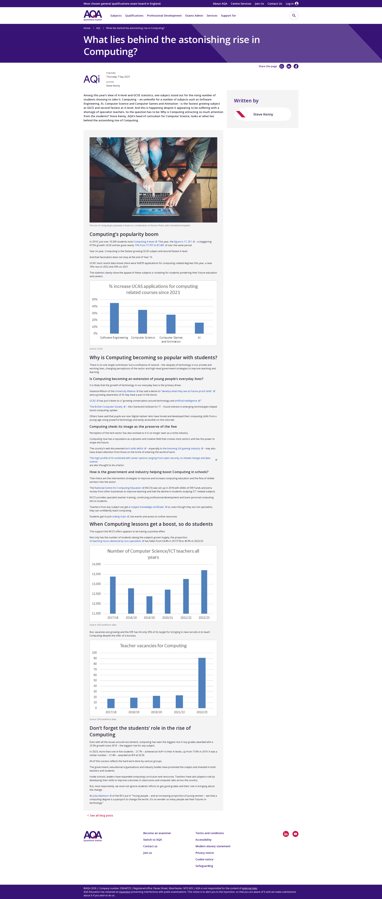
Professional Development (164, 15)
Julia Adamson (101, 795)
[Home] (93, 15)
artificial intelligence (186, 400)
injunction (124, 891)
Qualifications (134, 15)
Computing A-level (144, 241)
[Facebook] (296, 66)
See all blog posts (101, 815)
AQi (98, 28)
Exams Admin (194, 15)
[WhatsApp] (281, 66)
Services (212, 15)
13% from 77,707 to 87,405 (149, 245)
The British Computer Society (106, 406)
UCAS (93, 400)
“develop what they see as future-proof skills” (186, 391)
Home (87, 28)
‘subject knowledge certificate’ (147, 507)
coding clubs (119, 516)
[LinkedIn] (288, 66)
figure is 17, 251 (183, 241)
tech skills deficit (134, 448)
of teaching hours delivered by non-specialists (115, 541)
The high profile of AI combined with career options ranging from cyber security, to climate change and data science (150, 459)
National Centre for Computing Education (118, 487)
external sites (249, 888)
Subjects (116, 15)
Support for (228, 15)
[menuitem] (293, 15)
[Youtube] (295, 834)
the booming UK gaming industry (181, 448)
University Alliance (125, 391)
